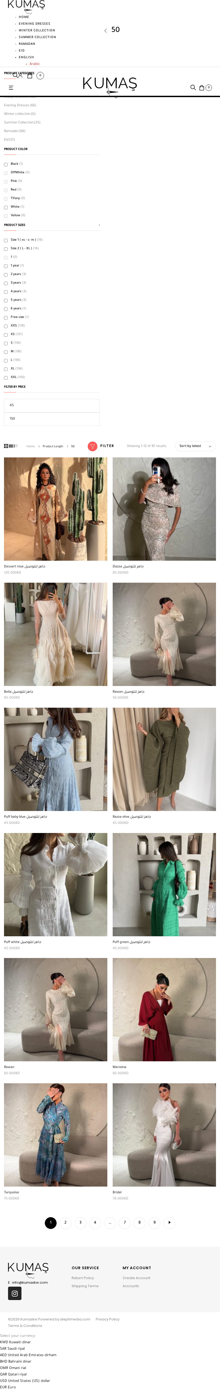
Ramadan (27, 44)
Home (24, 17)
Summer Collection (37, 37)
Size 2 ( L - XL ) (25, 249)
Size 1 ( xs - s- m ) (27, 240)
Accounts (131, 1286)
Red (16, 190)
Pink (16, 181)
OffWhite (20, 173)
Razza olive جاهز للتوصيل (132, 817)
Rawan (9, 1067)
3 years (18, 283)
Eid (22, 51)
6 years (18, 309)
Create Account (136, 1277)
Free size (20, 317)
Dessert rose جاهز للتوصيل (24, 567)
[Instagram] (14, 1293)
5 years (19, 300)
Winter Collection (37, 31)
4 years (19, 291)
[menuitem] (37, 58)
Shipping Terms (85, 1286)
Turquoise (11, 1193)
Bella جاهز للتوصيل (18, 692)
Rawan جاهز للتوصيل (129, 692)
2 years (18, 274)
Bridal (117, 1193)
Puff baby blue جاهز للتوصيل (25, 817)
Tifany (18, 198)
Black (17, 164)
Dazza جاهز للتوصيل (128, 567)
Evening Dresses (34, 24)
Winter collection (20, 114)
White (17, 207)
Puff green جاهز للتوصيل (132, 942)
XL (17, 369)
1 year (17, 266)
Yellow (18, 216)
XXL (18, 377)
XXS (18, 326)
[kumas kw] (110, 88)
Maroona (119, 1067)
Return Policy (83, 1277)
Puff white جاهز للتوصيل (22, 942)
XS (17, 334)
